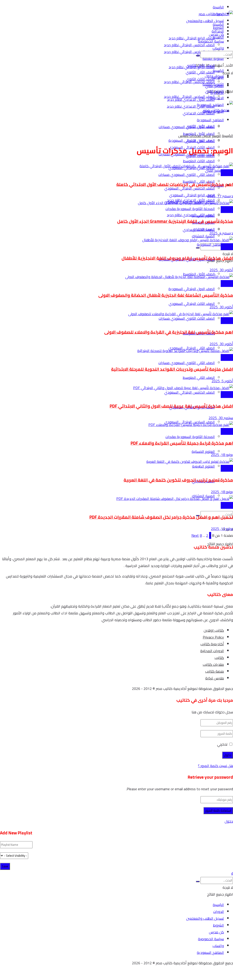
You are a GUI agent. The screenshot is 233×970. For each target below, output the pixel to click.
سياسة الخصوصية (211, 938)
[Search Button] (198, 247)
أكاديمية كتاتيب (212, 644)
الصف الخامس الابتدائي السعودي (189, 392)
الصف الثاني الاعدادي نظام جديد (191, 106)
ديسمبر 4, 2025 (221, 233)
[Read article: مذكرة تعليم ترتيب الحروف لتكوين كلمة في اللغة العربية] (116, 461)
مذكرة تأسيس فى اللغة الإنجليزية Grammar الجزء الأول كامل (175, 221)
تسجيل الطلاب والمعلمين (205, 20)
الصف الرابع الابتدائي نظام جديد (192, 38)
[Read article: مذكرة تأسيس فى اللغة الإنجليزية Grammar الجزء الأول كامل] (116, 202)
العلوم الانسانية (203, 451)
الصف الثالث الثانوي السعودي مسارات (187, 318)
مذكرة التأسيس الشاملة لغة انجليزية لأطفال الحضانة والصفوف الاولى (165, 295)
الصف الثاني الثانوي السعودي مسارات (186, 174)
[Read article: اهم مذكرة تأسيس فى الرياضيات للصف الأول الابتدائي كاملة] (116, 165)
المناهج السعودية (210, 244)
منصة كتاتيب (214, 671)
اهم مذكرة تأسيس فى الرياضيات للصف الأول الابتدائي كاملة (174, 184)
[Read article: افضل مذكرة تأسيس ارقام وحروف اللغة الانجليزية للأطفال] (116, 239)
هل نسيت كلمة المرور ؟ (215, 765)
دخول (229, 821)
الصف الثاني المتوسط (199, 377)
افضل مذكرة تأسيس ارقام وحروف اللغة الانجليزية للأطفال (177, 258)
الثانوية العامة (213, 84)
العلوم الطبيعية (203, 466)
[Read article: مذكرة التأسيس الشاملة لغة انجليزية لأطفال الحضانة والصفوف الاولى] (116, 276)
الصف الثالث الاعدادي (199, 113)
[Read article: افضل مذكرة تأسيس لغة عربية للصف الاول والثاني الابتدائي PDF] (116, 387)
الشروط (218, 925)
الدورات (218, 911)
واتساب (218, 945)
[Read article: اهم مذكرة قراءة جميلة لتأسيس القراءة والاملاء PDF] (116, 424)
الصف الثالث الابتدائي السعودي (192, 303)
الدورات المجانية (212, 650)
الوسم (216, 135)
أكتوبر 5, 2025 (222, 380)
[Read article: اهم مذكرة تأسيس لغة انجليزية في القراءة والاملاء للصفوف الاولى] (116, 313)
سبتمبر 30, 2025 (221, 417)
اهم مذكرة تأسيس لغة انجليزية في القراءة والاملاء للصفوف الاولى (168, 332)
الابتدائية (218, 77)
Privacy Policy (213, 637)
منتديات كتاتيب (213, 664)
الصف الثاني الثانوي (200, 140)
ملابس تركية (214, 678)
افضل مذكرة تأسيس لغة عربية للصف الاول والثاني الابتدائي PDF (171, 406)
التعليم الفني (214, 170)
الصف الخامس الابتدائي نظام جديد (189, 44)
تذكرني (222, 744)
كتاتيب (219, 657)
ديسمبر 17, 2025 (220, 195)
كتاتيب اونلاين (214, 630)
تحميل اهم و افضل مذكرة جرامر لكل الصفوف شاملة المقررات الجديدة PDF (161, 517)
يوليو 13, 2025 (222, 528)
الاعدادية (217, 97)
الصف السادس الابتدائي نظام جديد (189, 51)
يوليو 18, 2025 (222, 454)
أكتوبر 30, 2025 (221, 269)
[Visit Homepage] (216, 14)
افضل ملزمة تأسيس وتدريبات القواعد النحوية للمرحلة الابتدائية (172, 369)
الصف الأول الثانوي (200, 126)
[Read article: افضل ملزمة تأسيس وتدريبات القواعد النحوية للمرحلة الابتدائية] (116, 350)
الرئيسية (218, 7)
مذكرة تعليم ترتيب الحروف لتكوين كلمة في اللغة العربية (178, 480)
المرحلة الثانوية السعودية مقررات (190, 436)
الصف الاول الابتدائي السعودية (191, 288)
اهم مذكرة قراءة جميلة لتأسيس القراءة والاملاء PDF (182, 443)
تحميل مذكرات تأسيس (194, 135)
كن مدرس (216, 932)
